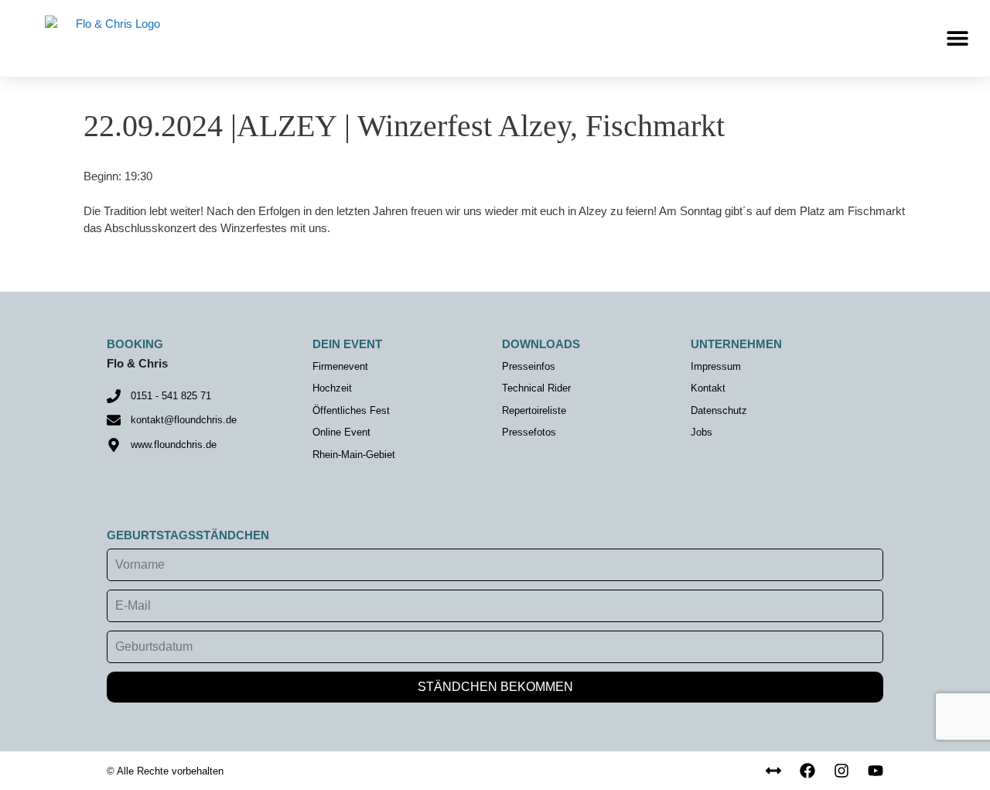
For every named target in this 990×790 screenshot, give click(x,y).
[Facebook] (807, 770)
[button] (957, 38)
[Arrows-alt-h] (773, 770)
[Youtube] (875, 770)
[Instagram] (841, 770)
